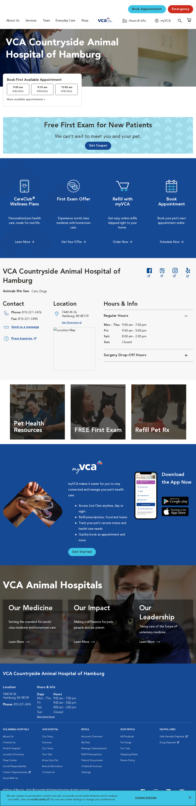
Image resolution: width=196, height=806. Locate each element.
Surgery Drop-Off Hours (125, 355)
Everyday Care (65, 20)
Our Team (47, 748)
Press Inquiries (23, 339)
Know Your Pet (50, 760)
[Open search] (181, 20)
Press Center (10, 760)
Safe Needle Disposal (172, 737)
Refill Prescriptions (91, 754)
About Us (12, 20)
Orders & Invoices (91, 766)
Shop (84, 20)
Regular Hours (116, 316)
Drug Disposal (169, 743)
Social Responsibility (14, 766)
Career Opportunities (16, 773)
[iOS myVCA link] (176, 511)
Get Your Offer (71, 242)
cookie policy (39, 799)
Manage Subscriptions (94, 748)
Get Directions (75, 322)
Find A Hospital (11, 748)
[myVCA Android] (176, 501)
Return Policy (127, 760)
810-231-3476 (32, 312)
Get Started (82, 552)
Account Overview (91, 736)
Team (46, 20)
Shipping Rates (129, 754)
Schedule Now (170, 242)
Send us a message (25, 327)
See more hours (46, 717)
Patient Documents (92, 760)
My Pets (85, 742)
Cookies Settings (145, 798)
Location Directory (13, 754)
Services (31, 20)
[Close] (190, 797)
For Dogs (125, 742)
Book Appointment (147, 9)
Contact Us (9, 742)
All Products (127, 736)
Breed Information (52, 766)
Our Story (47, 736)
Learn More (22, 242)
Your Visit (47, 754)
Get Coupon (98, 145)
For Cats (125, 748)
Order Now (120, 242)
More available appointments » (26, 99)
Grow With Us (10, 778)
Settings (86, 772)
